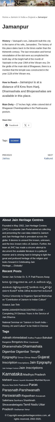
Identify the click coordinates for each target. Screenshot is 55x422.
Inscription (9, 362)
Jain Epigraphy (41, 362)
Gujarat (31, 17)
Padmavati (23, 385)
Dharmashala (32, 346)
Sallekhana (7, 400)
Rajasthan (28, 395)
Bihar (26, 342)
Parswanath (11, 395)
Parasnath (10, 390)
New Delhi (13, 385)
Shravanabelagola (12, 404)
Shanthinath (29, 400)
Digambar (8, 351)
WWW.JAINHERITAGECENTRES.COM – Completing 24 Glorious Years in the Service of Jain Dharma (25, 313)
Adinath (7, 337)
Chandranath (33, 342)
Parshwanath (29, 390)
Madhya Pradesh (34, 374)
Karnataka (12, 373)
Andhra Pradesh (35, 338)
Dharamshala (12, 346)
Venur (27, 409)
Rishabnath (40, 396)
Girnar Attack (30, 357)
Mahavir (7, 379)
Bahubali (47, 337)
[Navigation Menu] (49, 3)
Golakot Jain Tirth (11, 304)
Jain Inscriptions (31, 368)
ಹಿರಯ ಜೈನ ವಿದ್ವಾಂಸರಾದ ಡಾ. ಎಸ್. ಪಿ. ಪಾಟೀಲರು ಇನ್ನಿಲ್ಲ (26, 282)
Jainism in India (18, 17)
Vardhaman (19, 409)
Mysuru (5, 385)
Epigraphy (9, 357)
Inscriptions (23, 363)
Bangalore (6, 342)
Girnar (21, 357)
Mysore (46, 380)
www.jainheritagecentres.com (32, 415)
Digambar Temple (28, 351)
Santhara (18, 400)
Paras (33, 385)
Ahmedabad (19, 337)
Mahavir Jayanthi (19, 380)
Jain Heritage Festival (10, 368)
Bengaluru (17, 342)
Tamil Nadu (30, 404)
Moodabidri (30, 380)
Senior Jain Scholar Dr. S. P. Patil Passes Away (26, 277)
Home (5, 17)
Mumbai (39, 380)
